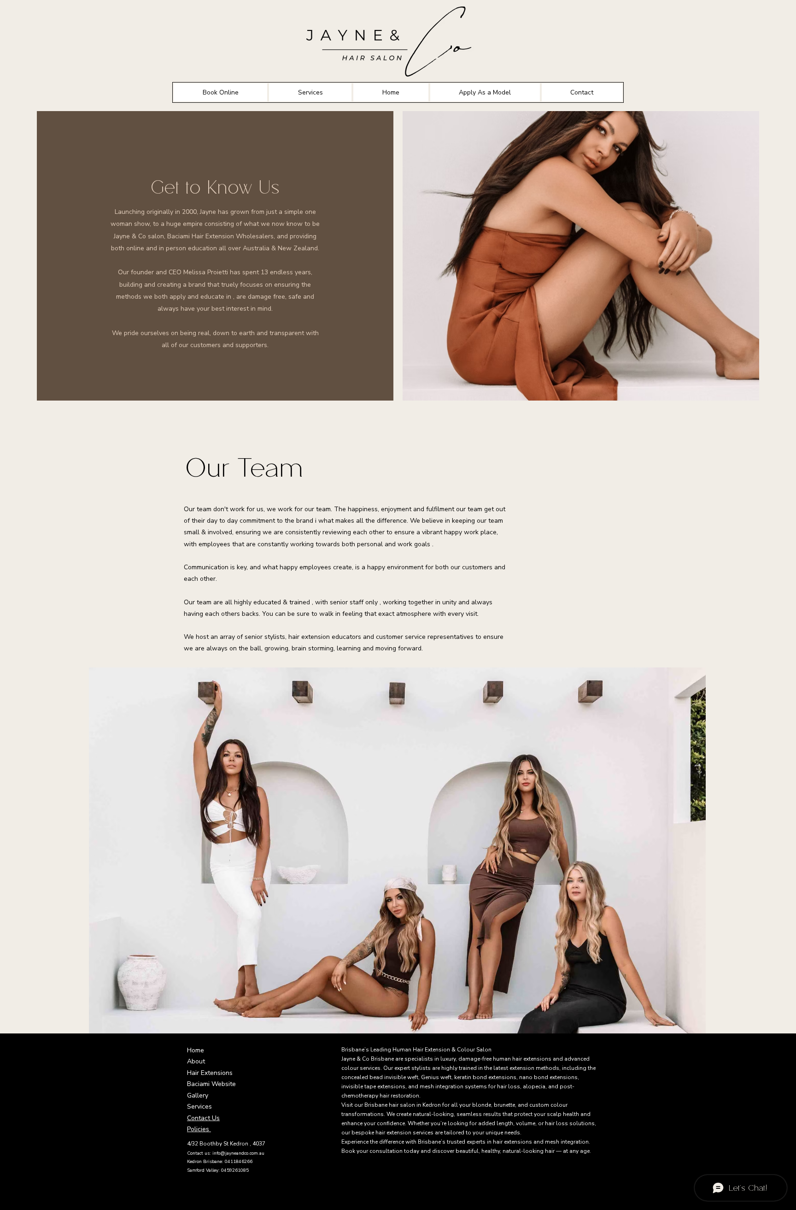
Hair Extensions (210, 1072)
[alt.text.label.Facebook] (191, 1196)
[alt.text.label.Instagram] (205, 1196)
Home (195, 1050)
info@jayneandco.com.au (238, 1153)
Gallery (197, 1095)
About (196, 1061)
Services (199, 1106)
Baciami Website (211, 1084)
